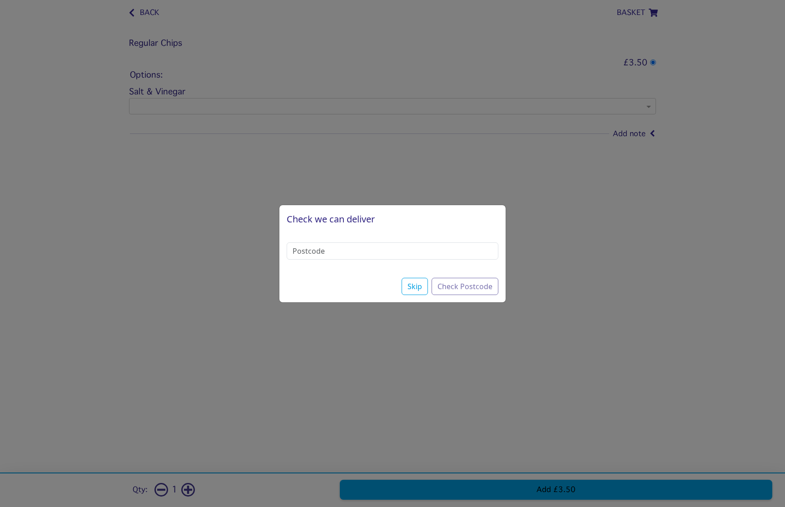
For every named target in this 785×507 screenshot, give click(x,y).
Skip (414, 286)
